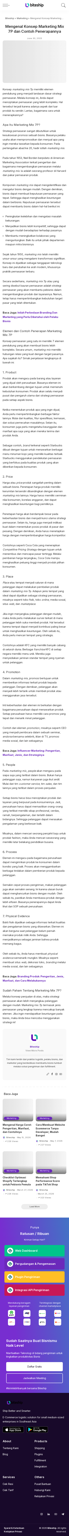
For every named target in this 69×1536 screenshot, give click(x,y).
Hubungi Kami (42, 1490)
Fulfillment (40, 1460)
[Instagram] (56, 1074)
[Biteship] (34, 5)
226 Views (12, 1141)
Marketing (11, 1118)
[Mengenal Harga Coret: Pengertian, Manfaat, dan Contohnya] (18, 1110)
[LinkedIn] (48, 1514)
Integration (40, 1466)
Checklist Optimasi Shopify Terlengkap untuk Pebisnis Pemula (17, 1181)
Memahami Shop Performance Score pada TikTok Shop (48, 1181)
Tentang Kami (11, 1448)
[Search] (62, 5)
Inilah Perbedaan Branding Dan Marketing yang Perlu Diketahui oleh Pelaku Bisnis (30, 317)
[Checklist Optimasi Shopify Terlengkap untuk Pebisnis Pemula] (18, 1162)
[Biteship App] (13, 1429)
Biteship (34, 1046)
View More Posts (34, 1050)
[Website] (48, 1074)
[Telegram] (63, 1514)
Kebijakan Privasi (44, 1496)
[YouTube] (61, 1074)
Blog (5, 1454)
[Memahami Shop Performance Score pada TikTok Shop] (51, 1162)
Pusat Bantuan (42, 1483)
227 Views (45, 1145)
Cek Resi (8, 1483)
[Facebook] (52, 1074)
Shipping (39, 1448)
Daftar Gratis (34, 1366)
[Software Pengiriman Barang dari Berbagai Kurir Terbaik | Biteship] (15, 1402)
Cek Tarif (8, 1490)
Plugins (38, 1454)
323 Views (45, 1198)
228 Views (12, 1194)
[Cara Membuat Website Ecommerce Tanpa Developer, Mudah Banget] (51, 1110)
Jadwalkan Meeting (34, 1378)
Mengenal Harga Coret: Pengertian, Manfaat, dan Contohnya (17, 1128)
